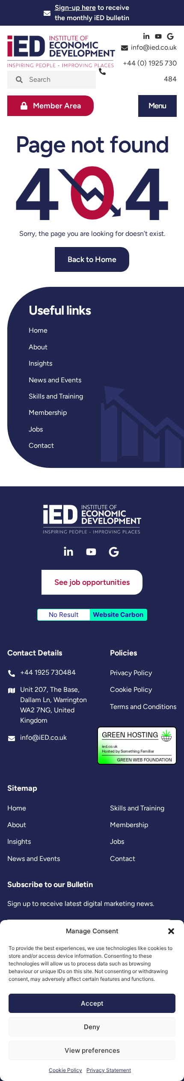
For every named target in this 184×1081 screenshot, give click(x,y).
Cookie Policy (65, 1070)
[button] (171, 931)
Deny (92, 1027)
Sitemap (22, 788)
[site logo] (92, 519)
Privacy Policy (131, 673)
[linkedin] (147, 36)
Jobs (36, 429)
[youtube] (159, 36)
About (38, 347)
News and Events (55, 380)
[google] (171, 36)
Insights (40, 363)
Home (38, 330)
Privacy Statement (108, 1070)
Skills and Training (56, 396)
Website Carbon (118, 614)
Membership (48, 412)
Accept (92, 1003)
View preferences (92, 1050)
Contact (41, 445)
